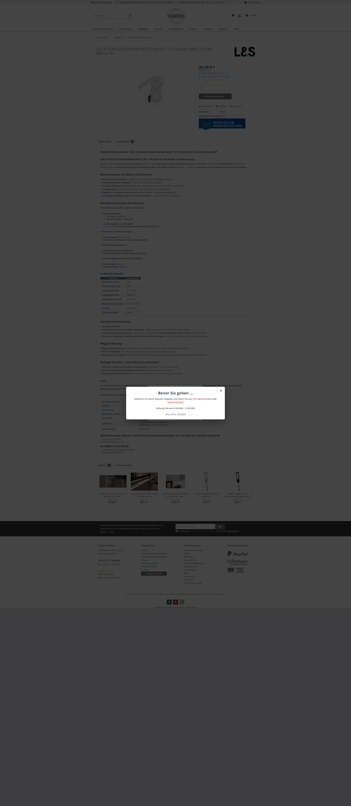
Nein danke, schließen (175, 414)
